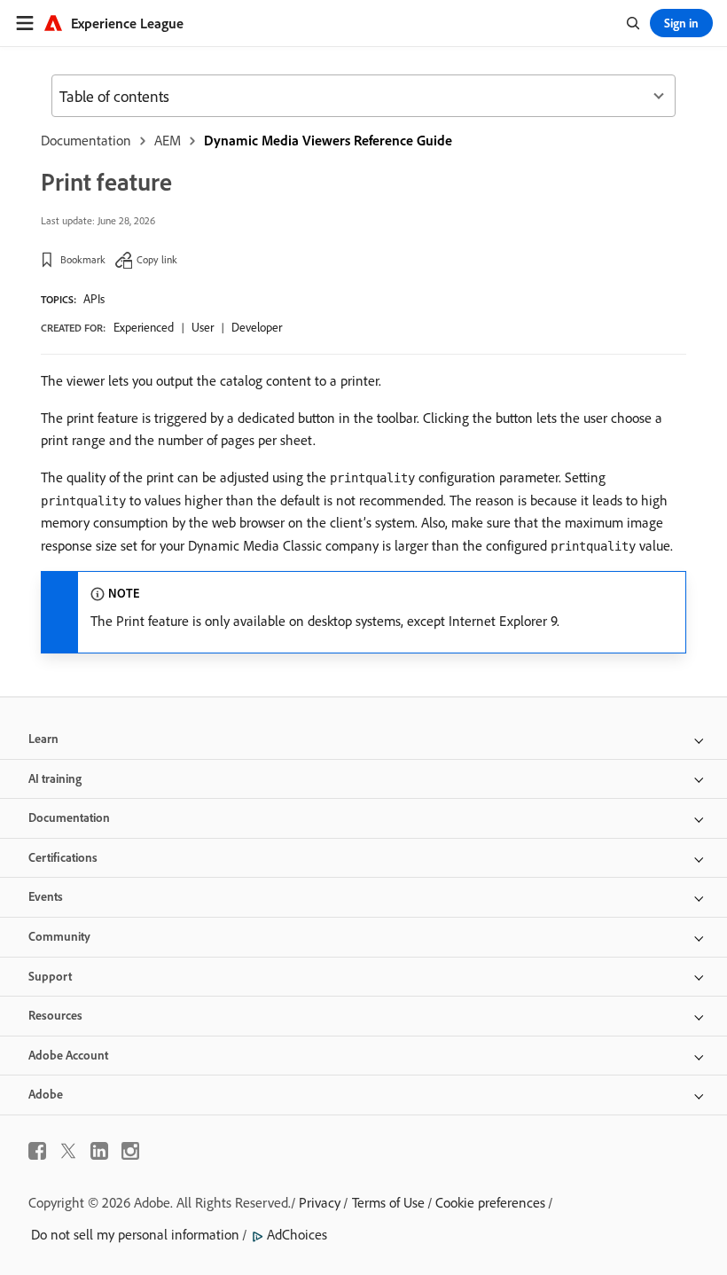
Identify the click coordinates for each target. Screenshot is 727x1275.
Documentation (86, 140)
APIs (94, 299)
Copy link (157, 259)
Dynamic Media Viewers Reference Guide (328, 140)
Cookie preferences (490, 1202)
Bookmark (83, 259)
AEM (167, 140)
